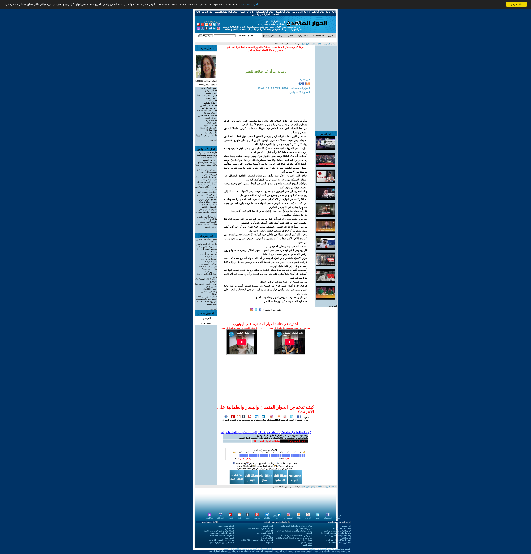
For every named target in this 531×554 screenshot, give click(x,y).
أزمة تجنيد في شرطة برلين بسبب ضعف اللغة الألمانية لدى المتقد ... (207, 154)
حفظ (290, 466)
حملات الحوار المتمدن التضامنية (260, 528)
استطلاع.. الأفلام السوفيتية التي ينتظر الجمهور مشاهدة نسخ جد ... (206, 211)
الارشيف (269, 531)
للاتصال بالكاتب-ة (245, 466)
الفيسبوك (299, 420)
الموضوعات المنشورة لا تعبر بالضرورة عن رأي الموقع (329, 549)
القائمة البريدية (267, 538)
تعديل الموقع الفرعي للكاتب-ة (221, 540)
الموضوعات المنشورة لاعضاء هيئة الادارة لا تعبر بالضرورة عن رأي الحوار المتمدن (241, 551)
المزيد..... (333, 306)
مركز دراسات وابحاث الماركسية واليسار (295, 526)
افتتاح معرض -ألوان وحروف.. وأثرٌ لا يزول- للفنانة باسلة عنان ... (207, 202)
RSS (278, 420)
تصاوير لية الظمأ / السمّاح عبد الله (209, 255)
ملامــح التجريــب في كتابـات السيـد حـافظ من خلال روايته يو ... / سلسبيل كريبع (206, 268)
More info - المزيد (249, 4)
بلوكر (238, 420)
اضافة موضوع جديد (226, 526)
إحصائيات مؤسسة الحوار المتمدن (337, 535)
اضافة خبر (229, 528)
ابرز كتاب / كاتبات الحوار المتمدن (337, 540)
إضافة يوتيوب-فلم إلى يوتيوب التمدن (219, 531)
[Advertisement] (326, 86)
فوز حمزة (304, 43)
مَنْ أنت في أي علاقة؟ (206, 95)
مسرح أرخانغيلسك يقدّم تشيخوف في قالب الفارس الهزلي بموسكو (206, 179)
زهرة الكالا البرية (208, 88)
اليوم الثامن (211, 123)
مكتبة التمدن (307, 545)
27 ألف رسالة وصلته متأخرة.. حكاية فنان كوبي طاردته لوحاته (206, 187)
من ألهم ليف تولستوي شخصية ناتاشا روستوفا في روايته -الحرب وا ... (207, 172)
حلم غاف (212, 100)
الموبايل (225, 420)
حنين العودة (211, 98)
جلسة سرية (211, 120)
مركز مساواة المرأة (304, 528)
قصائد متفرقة (210, 113)
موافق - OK (516, 4)
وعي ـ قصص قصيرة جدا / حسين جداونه (206, 285)
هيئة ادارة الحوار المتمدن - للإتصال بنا (336, 533)
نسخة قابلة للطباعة (288, 463)
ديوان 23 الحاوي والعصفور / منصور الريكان (209, 291)
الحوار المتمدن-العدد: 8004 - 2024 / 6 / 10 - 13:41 (284, 88)
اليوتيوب (284, 420)
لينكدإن (263, 420)
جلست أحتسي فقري (207, 115)
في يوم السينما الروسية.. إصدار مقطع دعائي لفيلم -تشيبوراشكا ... (206, 163)
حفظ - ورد (240, 463)
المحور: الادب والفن (299, 92)
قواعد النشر (346, 538)
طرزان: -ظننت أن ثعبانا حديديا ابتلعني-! (206, 225)
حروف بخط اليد (209, 108)
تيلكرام (257, 420)
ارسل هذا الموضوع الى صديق (262, 463)
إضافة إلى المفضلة (265, 466)
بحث (282, 466)
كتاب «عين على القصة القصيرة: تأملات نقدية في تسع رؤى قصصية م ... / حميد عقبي (206, 300)
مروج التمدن (268, 535)
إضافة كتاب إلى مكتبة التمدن (222, 533)
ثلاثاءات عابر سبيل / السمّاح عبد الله (208, 260)
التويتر (291, 420)
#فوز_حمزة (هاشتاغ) (272, 310)
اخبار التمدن (268, 526)
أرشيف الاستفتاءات (265, 533)
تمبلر (243, 420)
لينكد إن (275, 517)
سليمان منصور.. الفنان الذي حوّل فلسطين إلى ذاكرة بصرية (206, 194)
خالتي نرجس (210, 90)
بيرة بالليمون (210, 118)
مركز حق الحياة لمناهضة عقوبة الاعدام (296, 535)
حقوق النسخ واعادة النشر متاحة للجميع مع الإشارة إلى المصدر (248, 549)
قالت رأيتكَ (211, 130)
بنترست (249, 420)
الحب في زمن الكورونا (206, 135)
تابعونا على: (306, 418)
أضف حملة (229, 538)
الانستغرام (271, 420)
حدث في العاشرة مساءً (206, 110)
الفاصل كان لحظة (208, 128)
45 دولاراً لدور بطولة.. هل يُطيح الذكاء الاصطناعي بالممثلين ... (206, 219)
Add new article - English (222, 535)
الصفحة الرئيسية (329, 43)
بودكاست (209, 518)
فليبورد (233, 420)
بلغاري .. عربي (209, 125)
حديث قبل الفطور (208, 105)
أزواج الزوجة (210, 133)
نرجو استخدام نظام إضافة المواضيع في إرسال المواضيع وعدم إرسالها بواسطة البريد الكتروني (312, 551)
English (269, 542)
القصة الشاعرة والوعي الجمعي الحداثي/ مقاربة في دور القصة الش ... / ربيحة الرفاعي (206, 248)
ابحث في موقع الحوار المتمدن (221, 542)
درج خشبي (211, 93)
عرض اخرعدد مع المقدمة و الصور (337, 531)
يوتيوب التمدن (306, 542)
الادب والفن (315, 43)
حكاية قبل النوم (209, 103)
